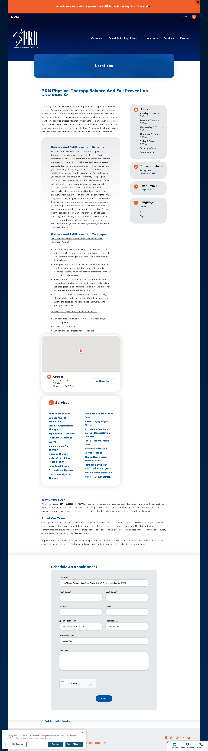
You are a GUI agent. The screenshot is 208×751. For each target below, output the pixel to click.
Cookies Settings (16, 744)
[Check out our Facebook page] (166, 738)
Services (169, 38)
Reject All (55, 744)
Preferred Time (67, 635)
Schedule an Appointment (124, 38)
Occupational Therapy (61, 470)
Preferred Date (113, 621)
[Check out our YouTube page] (188, 738)
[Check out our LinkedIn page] (183, 738)
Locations (152, 38)
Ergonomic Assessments (62, 433)
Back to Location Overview (58, 721)
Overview (97, 38)
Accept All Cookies (74, 744)
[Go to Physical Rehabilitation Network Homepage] (18, 18)
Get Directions (103, 381)
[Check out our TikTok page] (177, 738)
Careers (184, 38)
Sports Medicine (93, 452)
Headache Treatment (60, 437)
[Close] (82, 732)
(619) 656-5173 (147, 190)
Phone (62, 606)
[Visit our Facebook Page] (66, 94)
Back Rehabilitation (59, 413)
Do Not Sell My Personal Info (92, 742)
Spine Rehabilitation (95, 448)
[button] (194, 16)
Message (63, 650)
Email (108, 606)
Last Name (111, 592)
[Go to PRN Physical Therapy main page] (27, 39)
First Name (64, 592)
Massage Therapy (58, 454)
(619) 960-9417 (147, 173)
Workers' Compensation (97, 476)
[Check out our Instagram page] (171, 738)
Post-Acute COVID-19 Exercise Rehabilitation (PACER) (97, 433)
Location (63, 577)
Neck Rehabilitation (59, 466)
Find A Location (187, 748)
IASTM (52, 442)
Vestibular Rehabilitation (98, 472)
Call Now (201, 748)
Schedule (174, 748)
